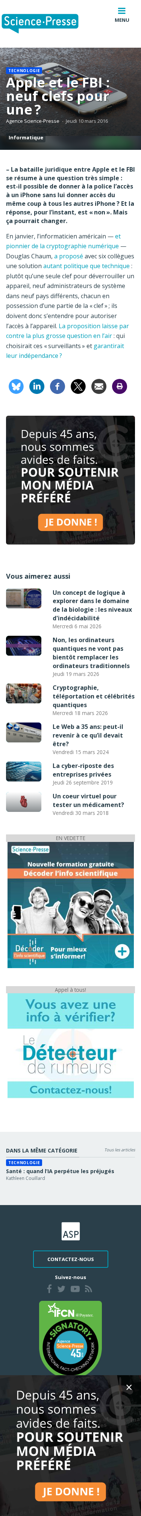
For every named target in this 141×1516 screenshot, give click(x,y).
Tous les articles (119, 1149)
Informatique (26, 137)
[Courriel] (98, 386)
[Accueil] (46, 24)
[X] (78, 386)
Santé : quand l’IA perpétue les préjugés (60, 1171)
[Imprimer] (119, 386)
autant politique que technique (86, 266)
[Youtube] (75, 1290)
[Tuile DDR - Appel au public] (71, 1045)
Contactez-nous (70, 1259)
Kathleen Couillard (25, 1178)
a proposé (68, 256)
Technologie (24, 70)
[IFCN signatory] (70, 1339)
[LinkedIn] (36, 386)
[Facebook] (57, 386)
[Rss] (88, 1290)
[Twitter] (61, 1290)
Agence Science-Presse (32, 121)
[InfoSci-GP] (71, 904)
